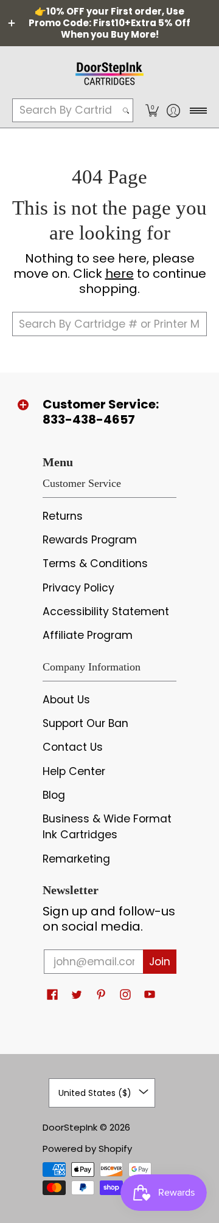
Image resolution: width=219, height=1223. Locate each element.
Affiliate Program (88, 635)
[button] (151, 110)
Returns (63, 516)
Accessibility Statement (106, 611)
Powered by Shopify (87, 1148)
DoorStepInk (70, 1127)
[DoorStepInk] (109, 71)
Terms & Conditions (95, 563)
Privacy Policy (78, 587)
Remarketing (76, 859)
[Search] (126, 110)
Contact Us (73, 747)
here (119, 273)
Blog (54, 795)
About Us (66, 699)
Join (159, 961)
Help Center (74, 771)
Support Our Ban (85, 723)
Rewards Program (90, 539)
